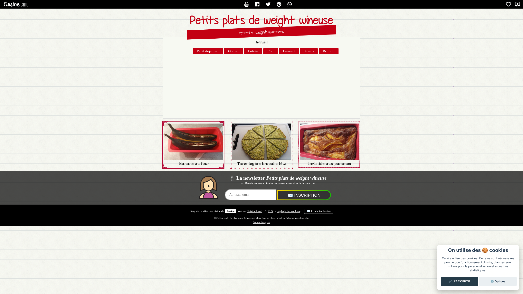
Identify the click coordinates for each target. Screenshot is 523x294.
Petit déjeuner (208, 51)
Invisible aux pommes (329, 163)
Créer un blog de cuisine (297, 218)
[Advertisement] (261, 85)
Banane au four (194, 163)
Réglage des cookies (288, 211)
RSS (270, 211)
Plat (270, 51)
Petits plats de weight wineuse (261, 20)
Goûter (233, 51)
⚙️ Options (498, 281)
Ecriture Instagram (261, 222)
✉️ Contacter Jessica (319, 211)
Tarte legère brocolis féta (262, 163)
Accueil (262, 42)
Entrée (253, 51)
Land (254, 211)
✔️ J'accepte (459, 281)
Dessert (289, 51)
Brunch (328, 51)
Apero (309, 51)
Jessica (230, 211)
